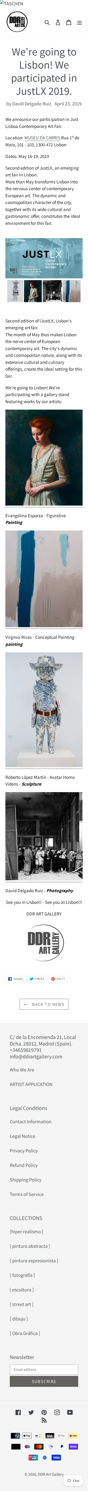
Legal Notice (22, 1136)
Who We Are (22, 1070)
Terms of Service (27, 1194)
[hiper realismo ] (26, 1231)
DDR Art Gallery (51, 1474)
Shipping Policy (25, 1180)
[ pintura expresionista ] (34, 1260)
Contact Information (31, 1121)
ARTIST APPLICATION (31, 1084)
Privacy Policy (24, 1151)
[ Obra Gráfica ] (25, 1333)
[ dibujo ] (19, 1319)
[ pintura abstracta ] (30, 1246)
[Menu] (79, 22)
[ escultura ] (22, 1290)
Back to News (48, 1004)
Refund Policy (24, 1165)
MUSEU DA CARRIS (42, 138)
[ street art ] (21, 1304)
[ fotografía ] (22, 1275)
